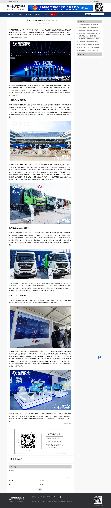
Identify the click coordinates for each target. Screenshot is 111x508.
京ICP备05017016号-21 (56, 497)
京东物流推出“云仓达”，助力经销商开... (89, 24)
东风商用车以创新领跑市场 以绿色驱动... (89, 30)
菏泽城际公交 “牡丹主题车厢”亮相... (88, 36)
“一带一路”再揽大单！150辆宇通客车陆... (89, 27)
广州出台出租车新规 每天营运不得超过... (89, 41)
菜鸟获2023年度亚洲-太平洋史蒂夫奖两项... (89, 47)
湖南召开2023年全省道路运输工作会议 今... (89, 33)
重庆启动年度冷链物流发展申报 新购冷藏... (89, 44)
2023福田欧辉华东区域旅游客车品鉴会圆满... (89, 39)
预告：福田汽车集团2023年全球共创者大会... (89, 51)
